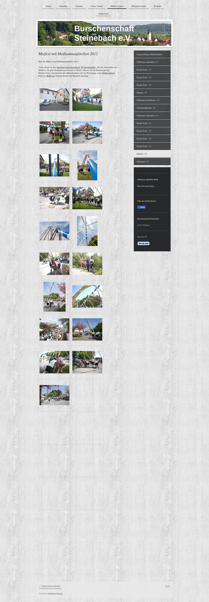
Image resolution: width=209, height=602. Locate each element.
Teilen (142, 207)
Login (167, 586)
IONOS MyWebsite (55, 593)
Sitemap (57, 586)
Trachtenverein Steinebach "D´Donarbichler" (76, 67)
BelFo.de (51, 75)
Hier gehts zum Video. (145, 186)
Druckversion (47, 586)
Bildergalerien (108, 72)
